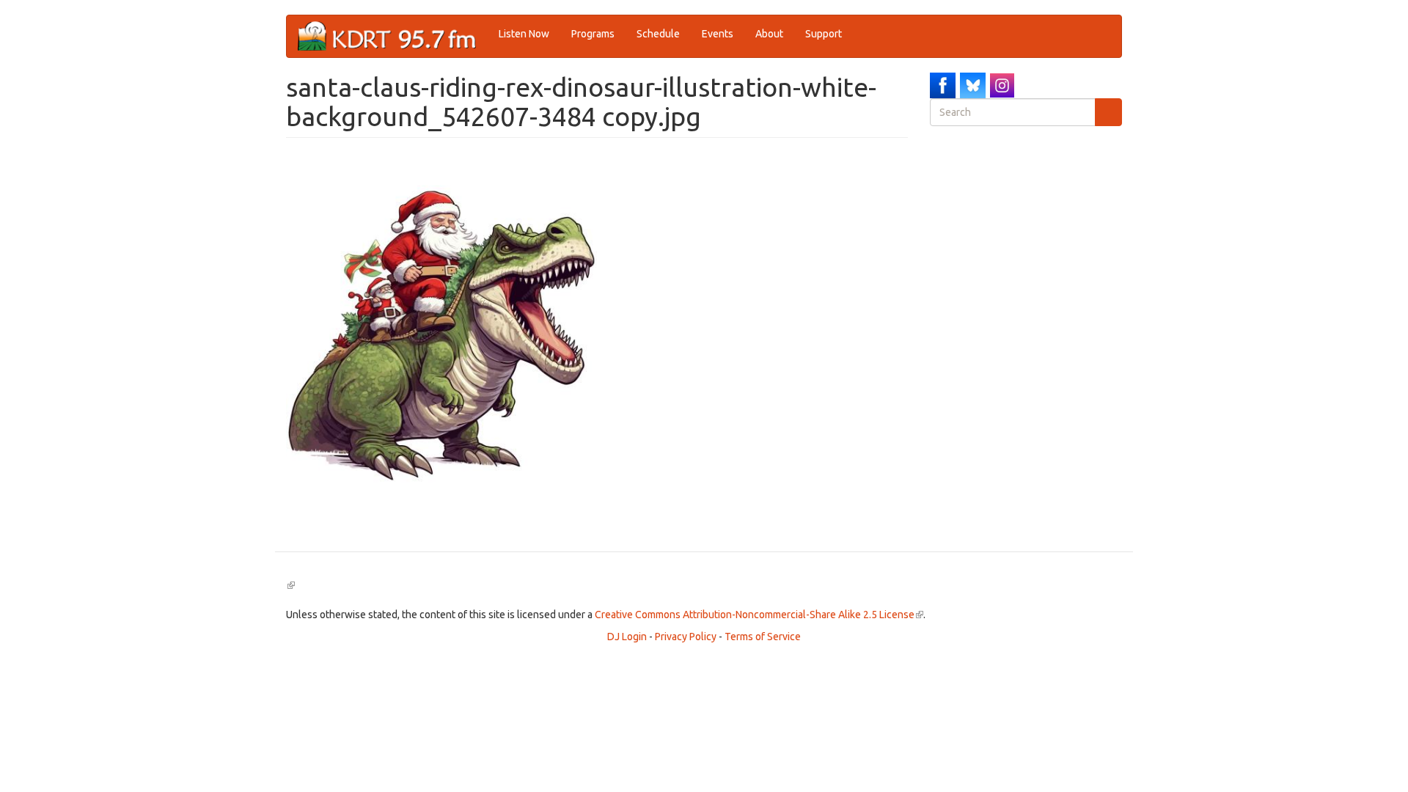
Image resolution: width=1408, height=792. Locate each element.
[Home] (393, 36)
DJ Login (627, 636)
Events (717, 34)
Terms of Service (763, 636)
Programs (593, 34)
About (769, 34)
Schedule (658, 34)
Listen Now (524, 34)
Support (823, 34)
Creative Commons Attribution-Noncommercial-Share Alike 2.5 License (759, 614)
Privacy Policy (685, 636)
